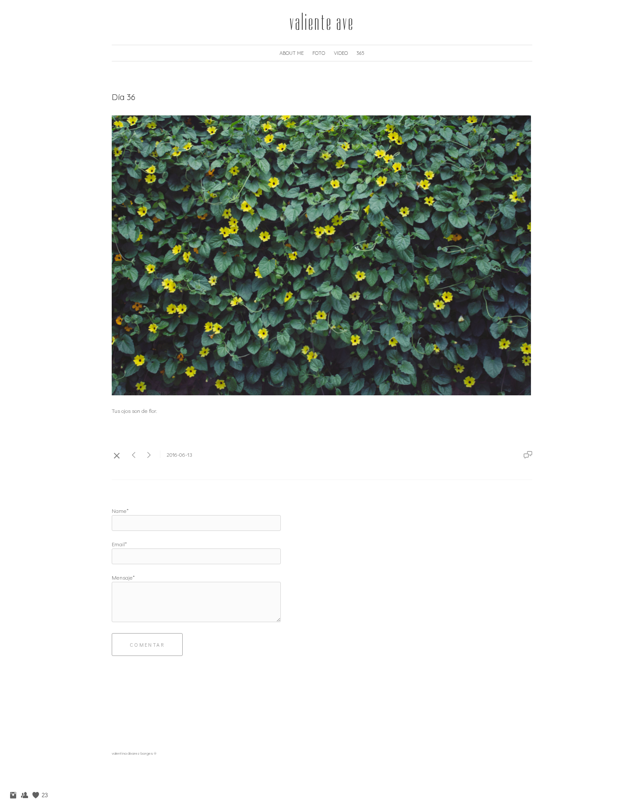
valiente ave (322, 22)
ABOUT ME (292, 53)
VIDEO (341, 53)
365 (360, 53)
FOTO (318, 53)
